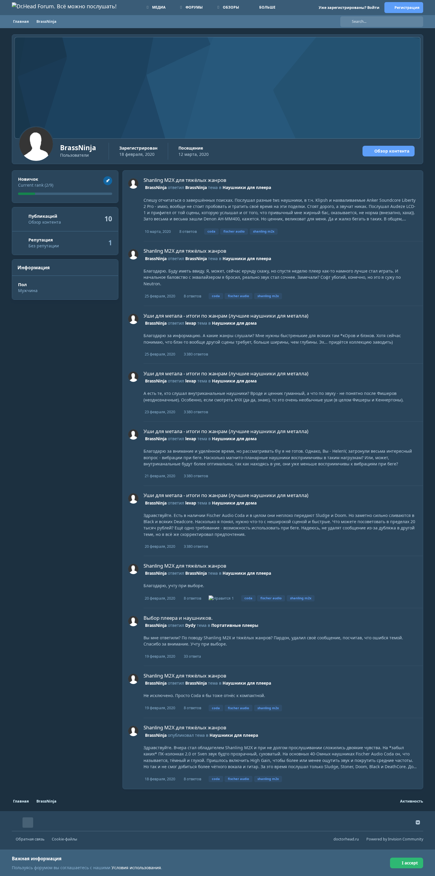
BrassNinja (156, 187)
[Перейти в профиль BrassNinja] (133, 183)
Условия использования (136, 867)
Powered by (394, 839)
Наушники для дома (234, 323)
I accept (410, 863)
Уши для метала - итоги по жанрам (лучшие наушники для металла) (226, 315)
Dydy (190, 625)
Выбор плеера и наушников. (178, 617)
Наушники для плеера (247, 187)
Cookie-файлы (64, 839)
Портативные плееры (234, 625)
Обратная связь (30, 839)
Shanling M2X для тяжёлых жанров (185, 180)
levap (190, 323)
